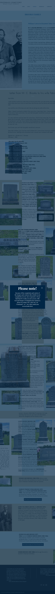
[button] (42, 288)
